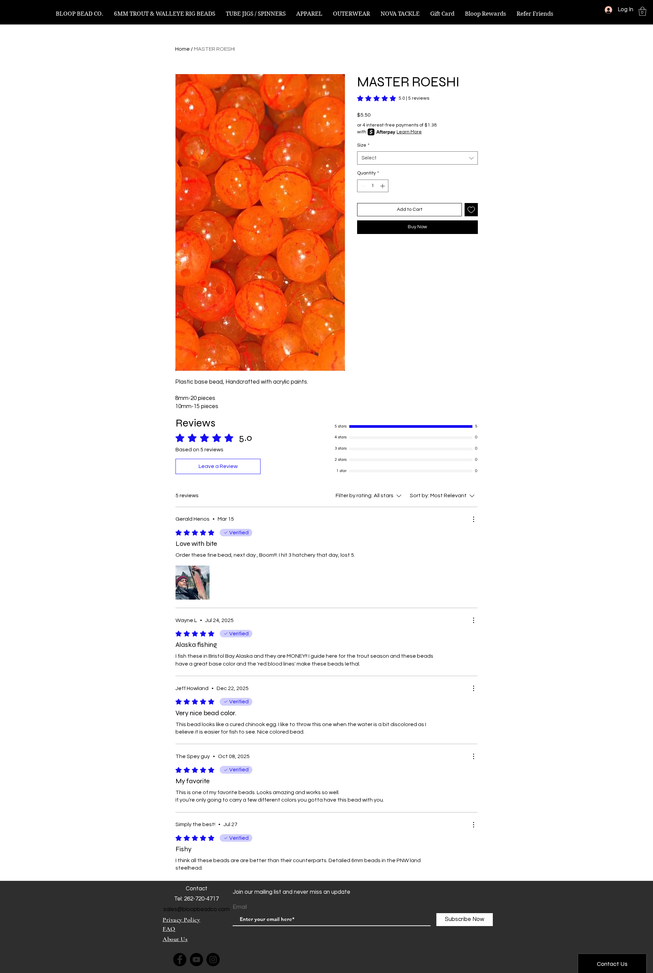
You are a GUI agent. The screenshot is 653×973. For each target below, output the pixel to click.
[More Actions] (473, 519)
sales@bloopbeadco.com (196, 909)
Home (182, 49)
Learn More (409, 132)
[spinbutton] (373, 186)
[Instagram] (213, 959)
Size (363, 145)
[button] (642, 11)
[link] (393, 98)
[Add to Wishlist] (471, 209)
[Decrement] (362, 186)
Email (240, 907)
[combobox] (417, 158)
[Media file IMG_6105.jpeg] (192, 583)
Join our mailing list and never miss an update (291, 892)
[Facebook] (179, 959)
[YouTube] (196, 959)
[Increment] (383, 186)
